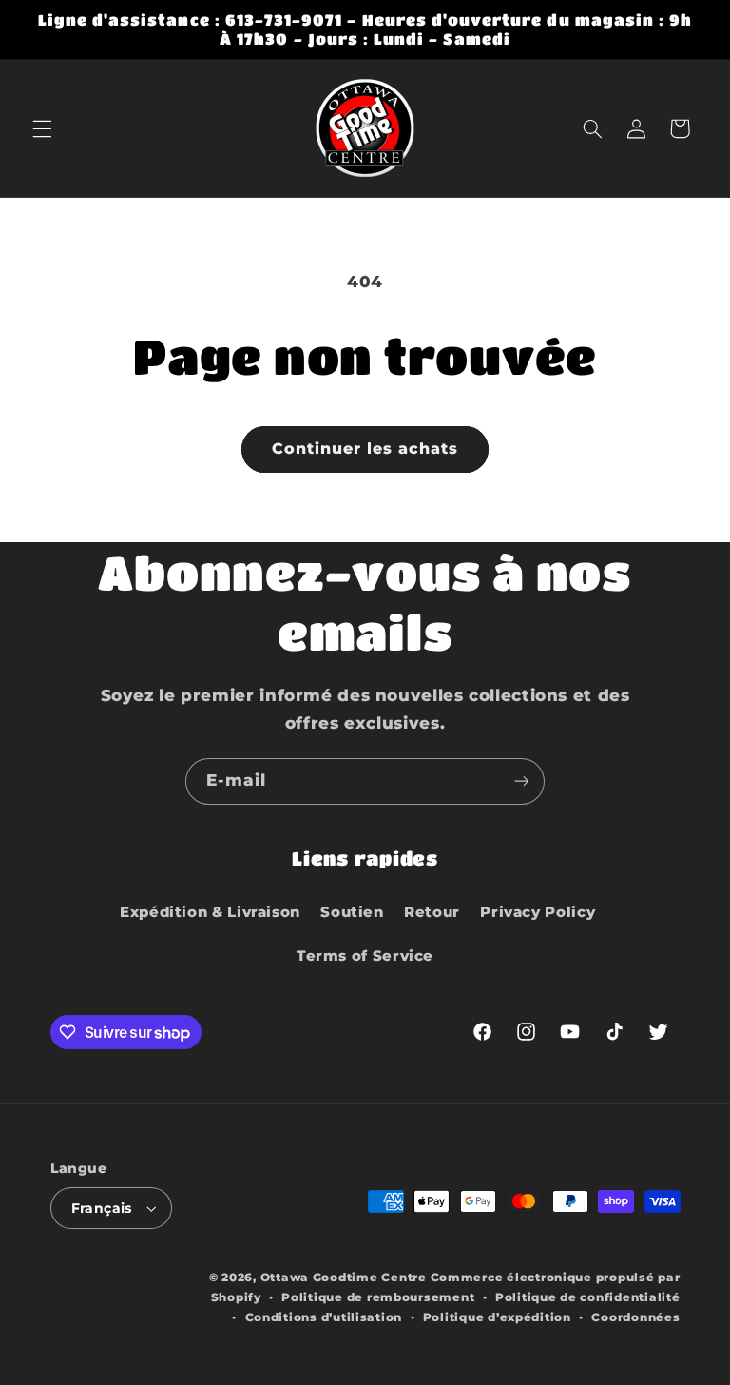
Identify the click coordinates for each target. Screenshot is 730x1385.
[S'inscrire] (522, 781)
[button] (42, 128)
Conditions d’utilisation (324, 1317)
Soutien (351, 912)
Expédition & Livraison (210, 912)
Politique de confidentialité (588, 1297)
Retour (432, 912)
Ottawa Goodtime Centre (345, 1277)
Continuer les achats (365, 448)
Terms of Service (365, 956)
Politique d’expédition (497, 1317)
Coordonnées (635, 1317)
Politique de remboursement (377, 1297)
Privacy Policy (537, 912)
